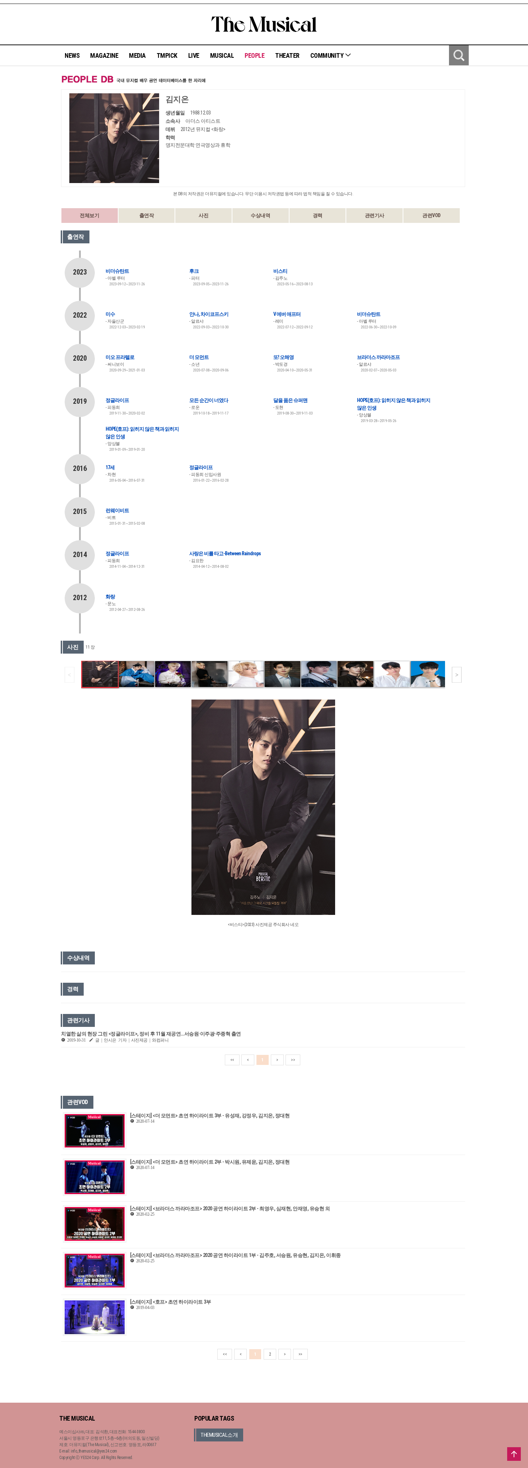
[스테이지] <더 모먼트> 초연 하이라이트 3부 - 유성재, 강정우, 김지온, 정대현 (210, 1115)
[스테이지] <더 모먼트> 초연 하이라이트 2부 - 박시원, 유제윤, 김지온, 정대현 (210, 1162)
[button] (457, 675)
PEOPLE (254, 55)
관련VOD (431, 215)
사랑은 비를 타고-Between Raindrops (225, 553)
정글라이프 (117, 400)
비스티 (280, 271)
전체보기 (89, 215)
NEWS (72, 55)
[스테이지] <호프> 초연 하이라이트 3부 (170, 1302)
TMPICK (167, 55)
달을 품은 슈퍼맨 (290, 400)
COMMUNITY (327, 55)
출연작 (146, 215)
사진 (203, 215)
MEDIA (137, 55)
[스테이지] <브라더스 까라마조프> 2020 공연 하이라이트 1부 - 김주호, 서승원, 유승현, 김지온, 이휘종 (235, 1255)
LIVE (193, 55)
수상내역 (260, 215)
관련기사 (374, 215)
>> (293, 1059)
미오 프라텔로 (120, 357)
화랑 (110, 596)
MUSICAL (222, 55)
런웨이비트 (117, 510)
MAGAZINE (104, 55)
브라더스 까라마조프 (378, 357)
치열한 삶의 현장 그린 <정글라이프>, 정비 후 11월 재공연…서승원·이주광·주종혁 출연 (151, 1034)
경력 (318, 215)
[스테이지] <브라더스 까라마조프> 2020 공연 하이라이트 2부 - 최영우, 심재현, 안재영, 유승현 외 (230, 1208)
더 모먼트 (199, 357)
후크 (194, 271)
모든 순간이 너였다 (208, 400)
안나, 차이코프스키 (208, 314)
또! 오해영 (283, 357)
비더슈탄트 (117, 271)
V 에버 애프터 (287, 314)
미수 (110, 314)
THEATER (287, 55)
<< (232, 1059)
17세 (110, 467)
